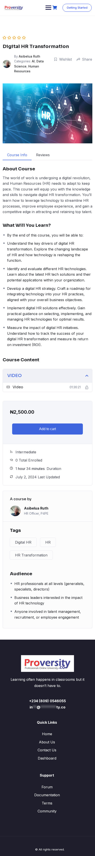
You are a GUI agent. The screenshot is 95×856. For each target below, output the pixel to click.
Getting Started (77, 7)
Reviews (43, 155)
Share (87, 59)
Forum (47, 787)
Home (47, 734)
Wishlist (65, 59)
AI (33, 61)
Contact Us (47, 750)
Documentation (47, 795)
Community (47, 811)
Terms (47, 803)
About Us (47, 742)
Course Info (17, 155)
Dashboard (47, 758)
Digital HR (23, 542)
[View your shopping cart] (55, 8)
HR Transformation (31, 555)
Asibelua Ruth (29, 56)
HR (48, 542)
